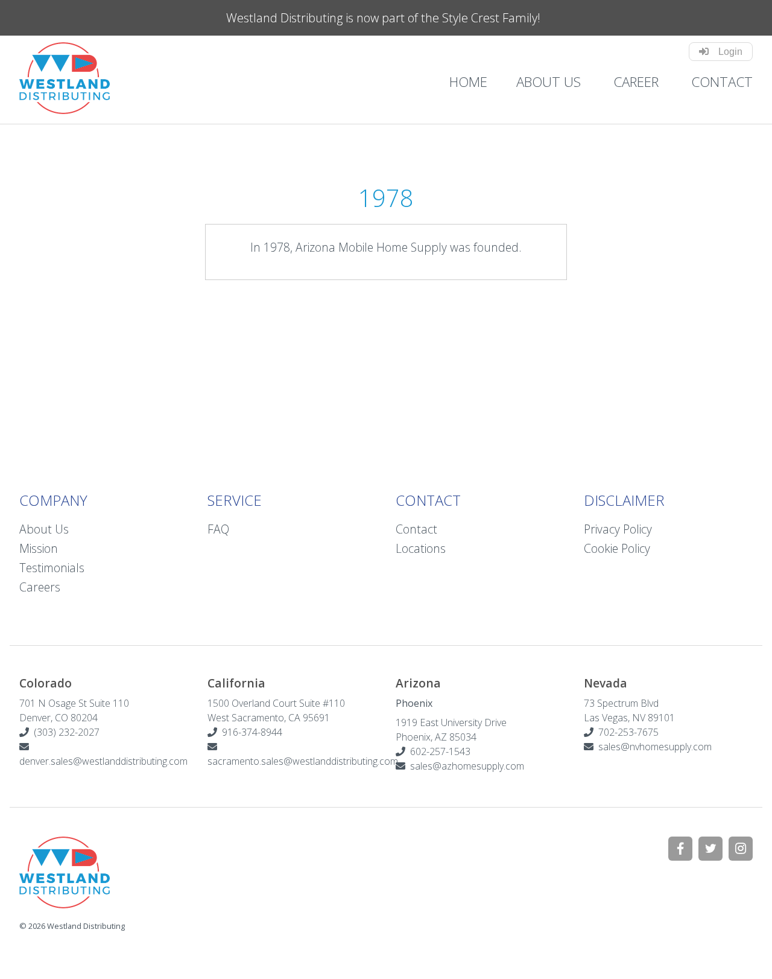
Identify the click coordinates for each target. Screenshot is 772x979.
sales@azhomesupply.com (467, 766)
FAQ (218, 529)
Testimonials (51, 568)
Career (636, 81)
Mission (38, 548)
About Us (548, 81)
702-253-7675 (626, 732)
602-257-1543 (437, 751)
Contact (722, 81)
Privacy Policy (618, 529)
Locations (421, 548)
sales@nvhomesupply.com (655, 746)
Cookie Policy (617, 548)
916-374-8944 (249, 732)
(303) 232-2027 (64, 732)
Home (468, 81)
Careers (39, 587)
